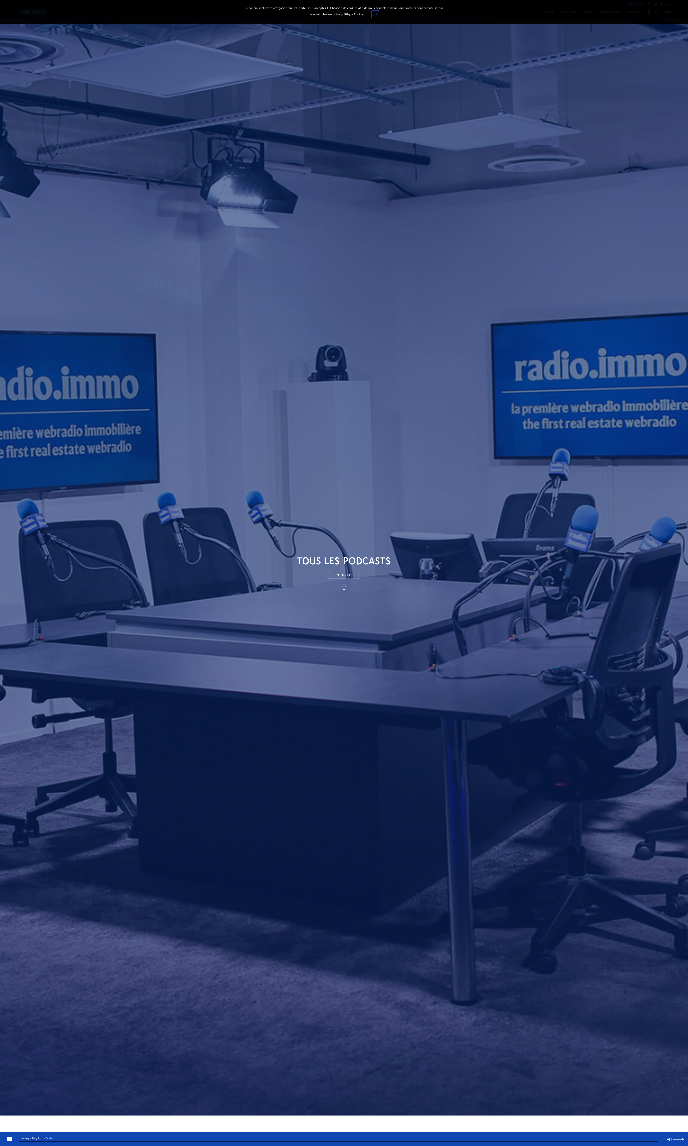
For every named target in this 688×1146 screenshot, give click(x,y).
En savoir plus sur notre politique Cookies (337, 14)
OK (375, 14)
